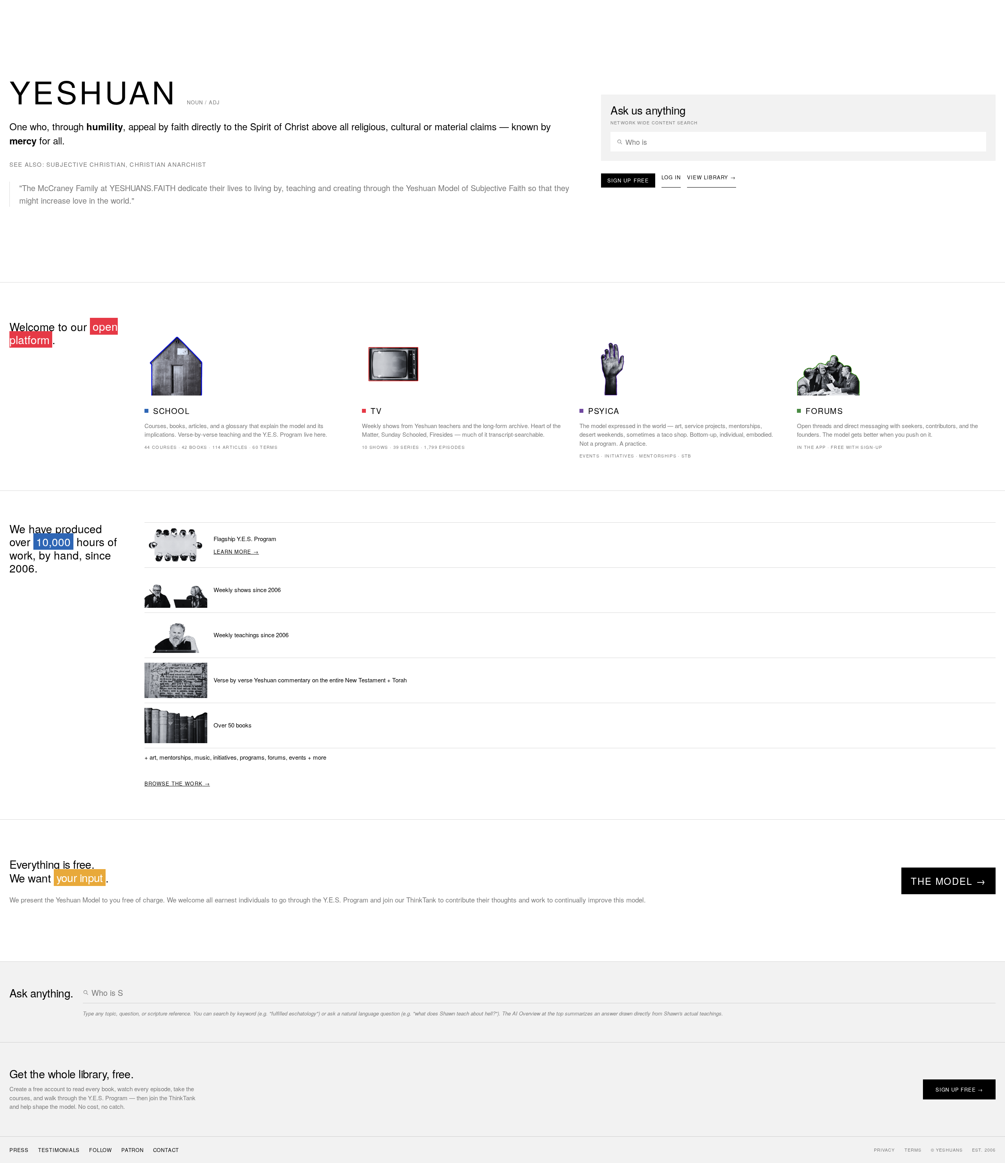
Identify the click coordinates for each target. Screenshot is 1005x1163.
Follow (100, 1150)
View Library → (711, 177)
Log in (671, 177)
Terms (913, 1150)
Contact (166, 1150)
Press (19, 1150)
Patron (132, 1150)
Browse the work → (177, 783)
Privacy (884, 1150)
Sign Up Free (628, 180)
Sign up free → (959, 1089)
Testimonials (59, 1150)
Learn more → (236, 551)
